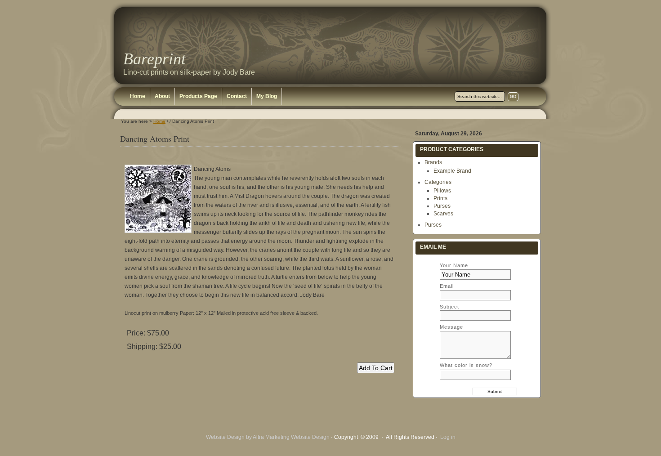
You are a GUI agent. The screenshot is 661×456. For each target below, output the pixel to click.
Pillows (442, 191)
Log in (448, 437)
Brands (433, 162)
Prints (440, 198)
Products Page (198, 96)
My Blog (266, 96)
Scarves (443, 213)
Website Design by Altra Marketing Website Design (268, 437)
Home (137, 96)
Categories (437, 182)
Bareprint (154, 59)
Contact (237, 96)
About (162, 96)
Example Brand (452, 171)
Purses (442, 206)
